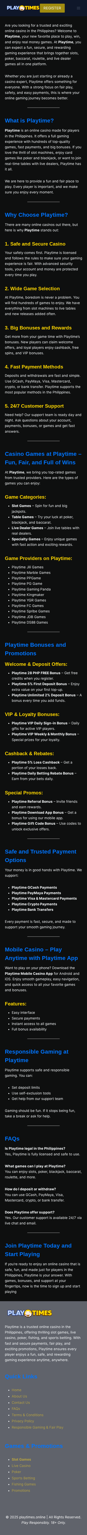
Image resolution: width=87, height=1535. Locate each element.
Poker (16, 1472)
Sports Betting (23, 1478)
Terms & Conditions (28, 1415)
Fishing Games (24, 1484)
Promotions (21, 1490)
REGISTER (52, 8)
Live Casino (21, 1466)
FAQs (16, 1409)
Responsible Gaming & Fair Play (37, 1427)
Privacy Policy (23, 1421)
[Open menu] (78, 8)
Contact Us (21, 1403)
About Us (19, 1396)
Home (16, 1390)
